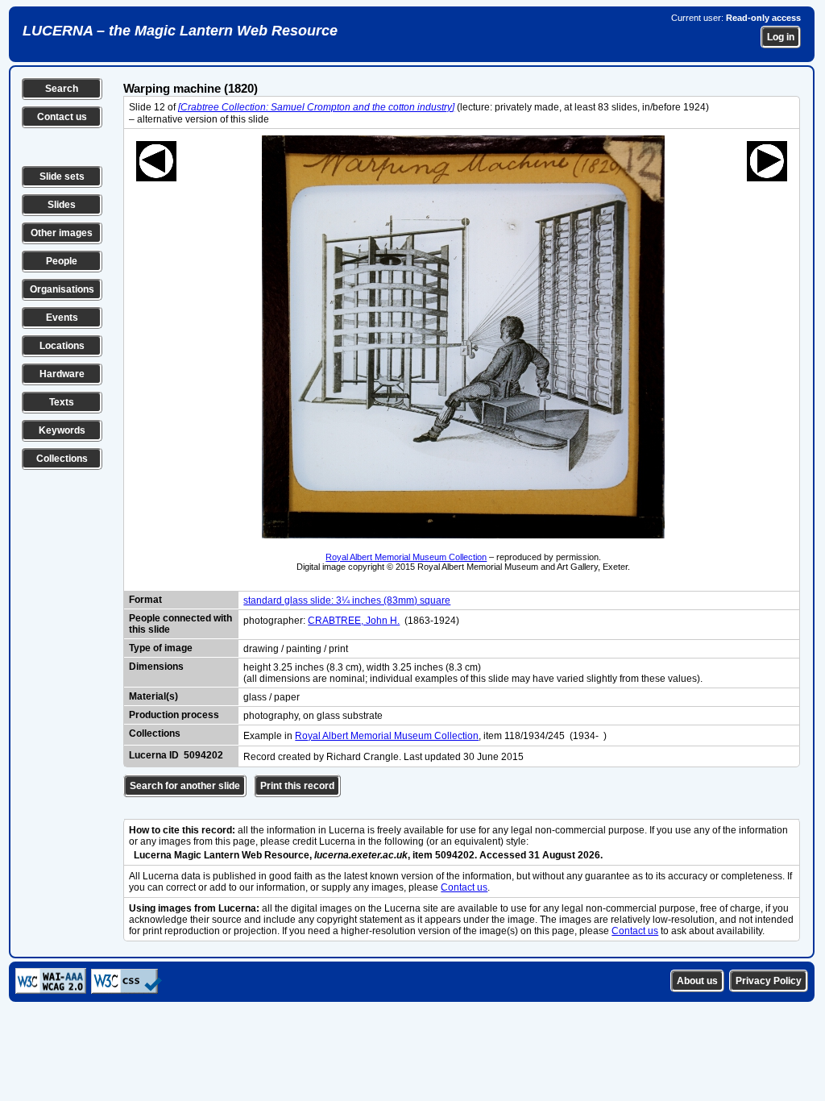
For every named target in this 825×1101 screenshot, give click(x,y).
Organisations (62, 289)
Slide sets (62, 176)
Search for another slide (185, 785)
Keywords (62, 430)
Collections (62, 458)
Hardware (62, 374)
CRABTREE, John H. (354, 620)
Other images (62, 233)
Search (61, 88)
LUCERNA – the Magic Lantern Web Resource (180, 31)
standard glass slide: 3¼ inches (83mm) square (346, 600)
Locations (62, 345)
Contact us (62, 117)
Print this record (297, 785)
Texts (61, 402)
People (61, 261)
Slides (62, 204)
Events (62, 317)
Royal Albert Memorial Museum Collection (406, 557)
